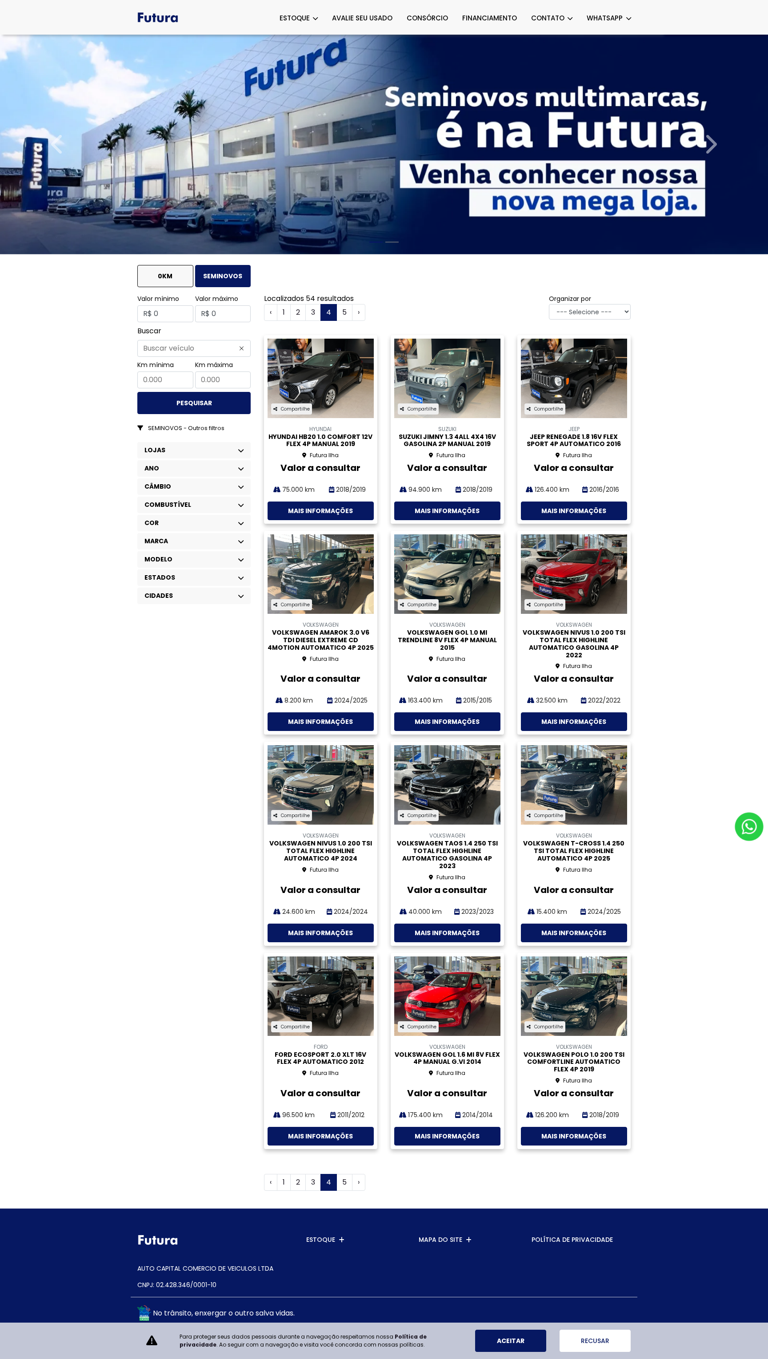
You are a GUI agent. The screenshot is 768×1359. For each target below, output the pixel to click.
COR (151, 522)
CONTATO (548, 18)
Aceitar (510, 1340)
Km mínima (155, 364)
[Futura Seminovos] (157, 17)
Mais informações (320, 510)
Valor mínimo (158, 298)
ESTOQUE (296, 18)
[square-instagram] (621, 1314)
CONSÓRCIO (427, 18)
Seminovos (222, 276)
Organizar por (570, 298)
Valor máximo (216, 298)
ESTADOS (159, 577)
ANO (151, 468)
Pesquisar (194, 403)
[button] (57, 144)
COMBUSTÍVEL (167, 504)
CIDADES (158, 595)
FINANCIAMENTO (489, 18)
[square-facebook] (601, 1314)
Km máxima (214, 364)
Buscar (149, 331)
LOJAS (154, 450)
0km (165, 276)
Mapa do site (440, 1239)
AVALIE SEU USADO (362, 18)
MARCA (156, 541)
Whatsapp (605, 18)
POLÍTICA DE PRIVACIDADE (572, 1239)
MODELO (158, 559)
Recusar (595, 1340)
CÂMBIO (157, 486)
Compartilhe (295, 409)
